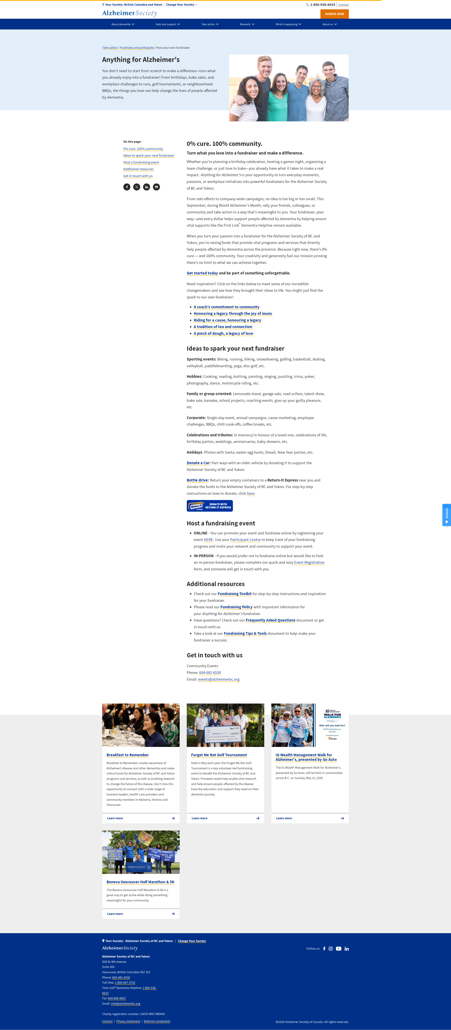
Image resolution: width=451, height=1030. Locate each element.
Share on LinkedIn (146, 186)
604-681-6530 (210, 672)
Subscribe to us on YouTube (338, 949)
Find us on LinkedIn (347, 949)
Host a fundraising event (141, 162)
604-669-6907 (117, 998)
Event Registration (309, 562)
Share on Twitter (136, 186)
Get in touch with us (138, 175)
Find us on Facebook (324, 949)
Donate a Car (198, 462)
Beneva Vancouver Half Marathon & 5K (140, 881)
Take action (110, 48)
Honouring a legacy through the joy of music (233, 313)
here (250, 493)
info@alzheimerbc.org (125, 1003)
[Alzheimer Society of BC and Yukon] (129, 14)
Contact (343, 5)
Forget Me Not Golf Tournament (219, 755)
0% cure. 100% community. (143, 148)
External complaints (157, 1021)
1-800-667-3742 (125, 982)
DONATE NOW (334, 14)
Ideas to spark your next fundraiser (148, 155)
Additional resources (138, 168)
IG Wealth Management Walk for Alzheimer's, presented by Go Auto (306, 757)
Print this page (156, 186)
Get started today (202, 273)
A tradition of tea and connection (223, 326)
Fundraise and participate (137, 48)
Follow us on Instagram (331, 949)
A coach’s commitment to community (227, 307)
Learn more (115, 818)
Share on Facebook (126, 186)
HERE (208, 539)
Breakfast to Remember (128, 755)
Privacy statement (128, 1021)
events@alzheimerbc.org (218, 679)
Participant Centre (245, 539)
